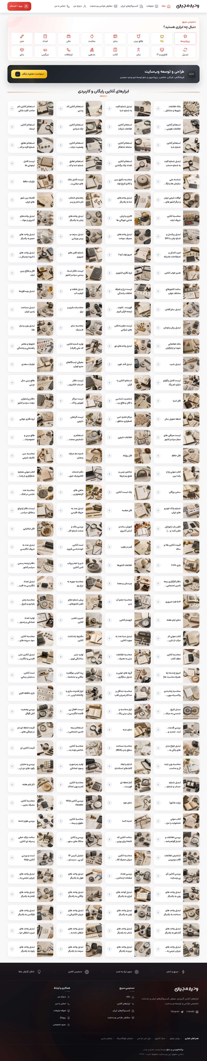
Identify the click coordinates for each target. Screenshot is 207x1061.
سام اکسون (160, 1038)
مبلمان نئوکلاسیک (125, 1038)
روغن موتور (174, 1038)
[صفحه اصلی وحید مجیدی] (188, 6)
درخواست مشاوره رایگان (33, 74)
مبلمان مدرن (106, 1038)
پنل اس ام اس (143, 1038)
